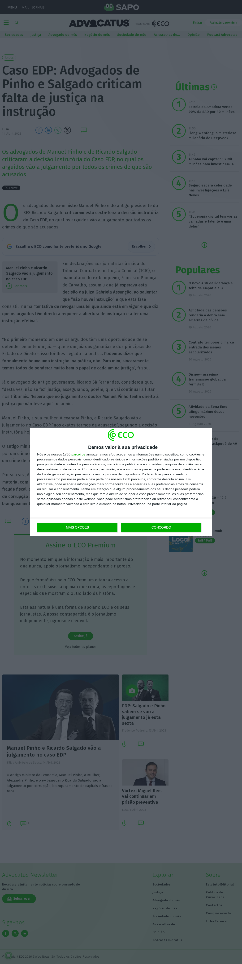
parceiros (78, 454)
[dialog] (121, 482)
